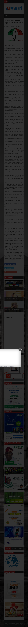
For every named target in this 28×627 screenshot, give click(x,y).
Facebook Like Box (11, 366)
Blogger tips (5, 366)
